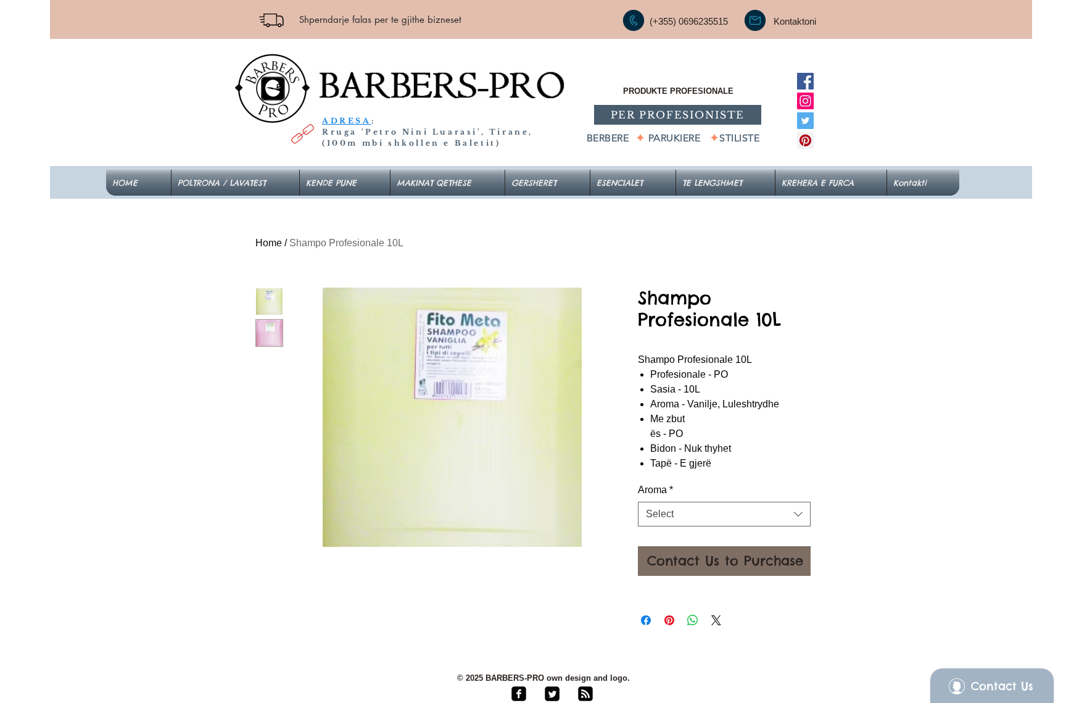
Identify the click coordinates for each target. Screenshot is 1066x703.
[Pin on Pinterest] (669, 620)
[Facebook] (805, 81)
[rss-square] (585, 693)
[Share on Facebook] (645, 620)
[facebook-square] (518, 693)
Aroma (655, 490)
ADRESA (346, 120)
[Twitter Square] (552, 693)
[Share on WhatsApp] (692, 620)
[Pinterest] (805, 140)
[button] (633, 183)
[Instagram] (805, 101)
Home (268, 243)
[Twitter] (805, 120)
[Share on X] (716, 620)
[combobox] (724, 514)
